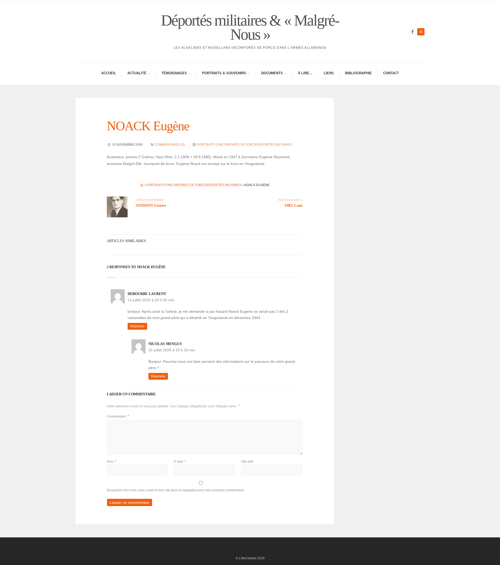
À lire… (305, 73)
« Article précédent (149, 200)
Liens (329, 73)
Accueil (108, 73)
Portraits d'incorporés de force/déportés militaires (244, 144)
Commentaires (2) (170, 144)
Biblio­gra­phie (358, 73)
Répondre (137, 326)
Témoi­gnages (174, 74)
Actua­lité (136, 74)
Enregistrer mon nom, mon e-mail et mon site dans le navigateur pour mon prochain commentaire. (176, 490)
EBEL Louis (294, 205)
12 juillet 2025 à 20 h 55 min (151, 300)
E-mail (180, 461)
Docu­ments (272, 74)
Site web (247, 461)
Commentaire (118, 416)
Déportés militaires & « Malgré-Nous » (250, 27)
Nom (111, 461)
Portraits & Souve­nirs (224, 74)
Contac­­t (391, 73)
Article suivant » (290, 200)
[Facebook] (412, 31)
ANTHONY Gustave (150, 205)
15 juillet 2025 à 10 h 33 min (171, 350)
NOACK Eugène (148, 126)
